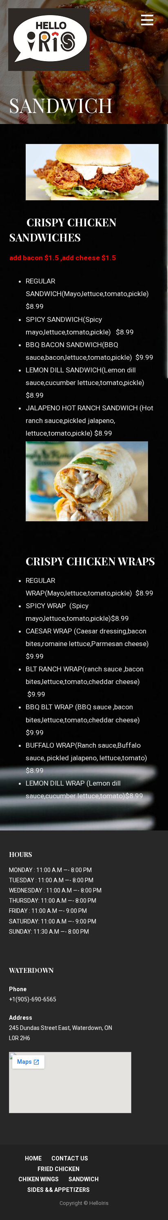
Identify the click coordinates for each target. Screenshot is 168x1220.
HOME (33, 1158)
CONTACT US (69, 1158)
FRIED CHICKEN (59, 1169)
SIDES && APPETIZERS (58, 1190)
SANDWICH (84, 1179)
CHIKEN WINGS (38, 1179)
